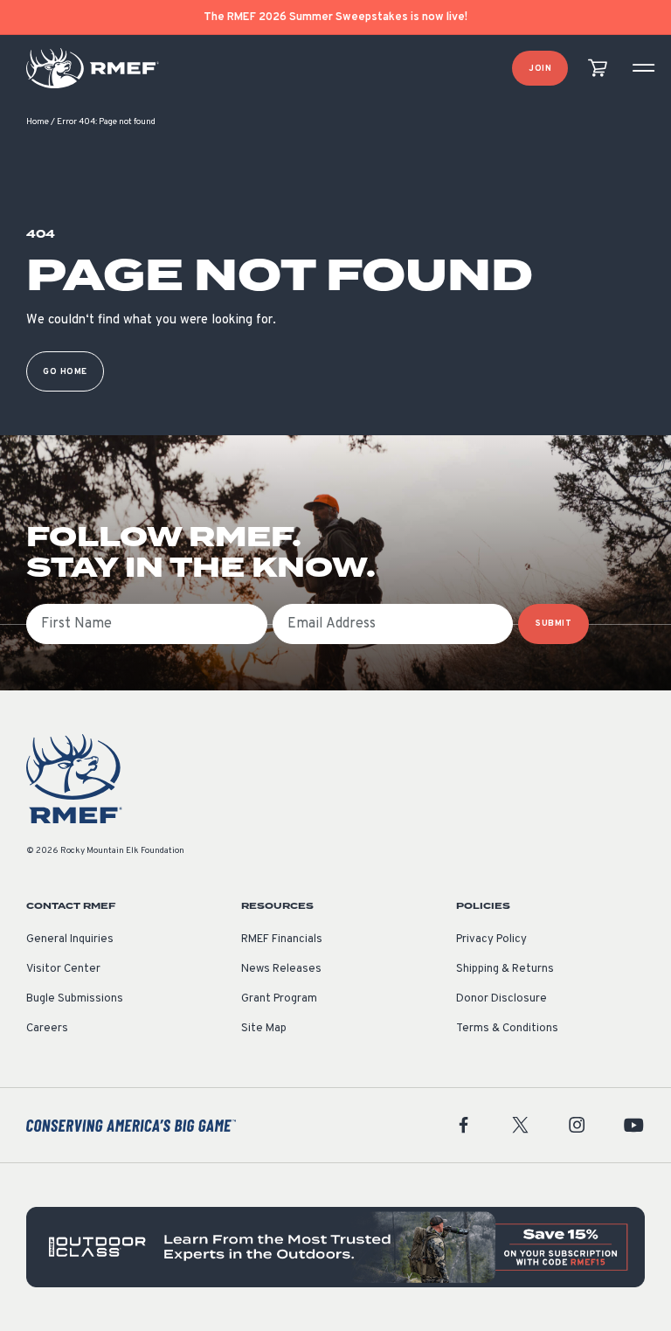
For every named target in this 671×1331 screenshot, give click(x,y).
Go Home (65, 372)
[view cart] (597, 69)
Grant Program (279, 999)
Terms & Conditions (507, 1029)
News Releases (281, 969)
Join (540, 68)
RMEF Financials (281, 939)
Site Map (264, 1029)
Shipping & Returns (505, 969)
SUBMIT (553, 623)
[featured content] (335, 1246)
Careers (47, 1029)
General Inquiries (70, 939)
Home (37, 122)
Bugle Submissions (74, 999)
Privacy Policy (491, 939)
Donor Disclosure (501, 999)
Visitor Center (63, 969)
